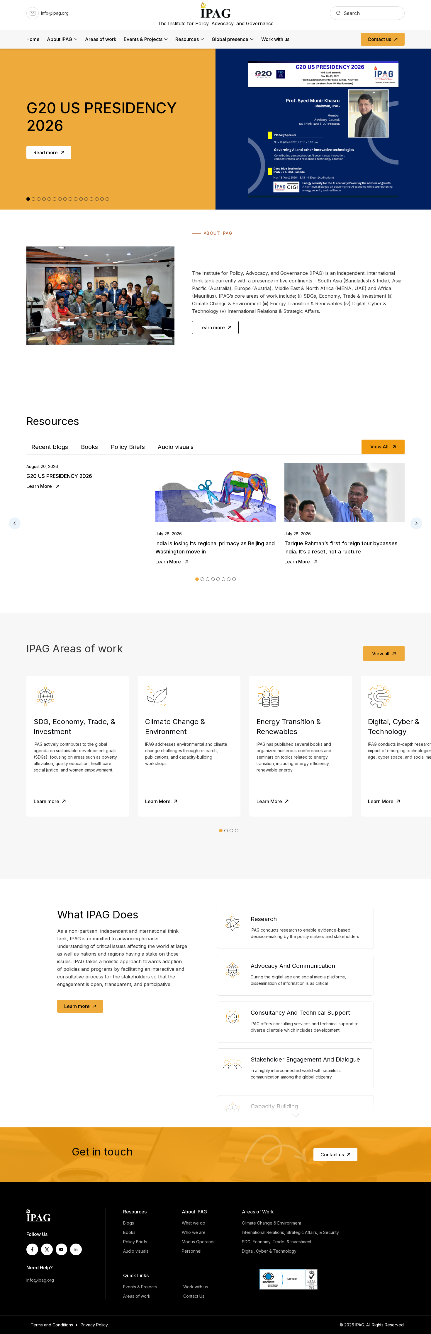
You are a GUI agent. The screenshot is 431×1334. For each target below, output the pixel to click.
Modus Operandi (198, 1241)
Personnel (191, 1251)
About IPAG (59, 39)
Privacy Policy (94, 1324)
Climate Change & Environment (271, 1222)
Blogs (128, 1222)
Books (89, 446)
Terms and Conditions (52, 1324)
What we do (193, 1222)
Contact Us (193, 1296)
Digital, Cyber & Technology (269, 1251)
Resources (187, 39)
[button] (197, 579)
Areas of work (100, 39)
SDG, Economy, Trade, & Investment (276, 1241)
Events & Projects (143, 39)
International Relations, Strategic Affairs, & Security (290, 1232)
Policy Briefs (128, 446)
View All (380, 447)
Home (33, 39)
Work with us (275, 39)
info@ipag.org (40, 1280)
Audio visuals (176, 446)
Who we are (194, 1232)
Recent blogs (49, 446)
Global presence (230, 39)
